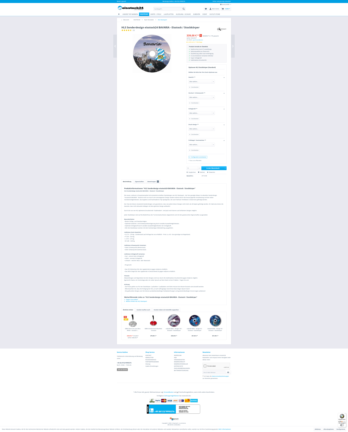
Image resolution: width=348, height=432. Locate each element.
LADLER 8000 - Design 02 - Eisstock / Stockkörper (195, 329)
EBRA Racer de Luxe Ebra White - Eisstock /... (132, 329)
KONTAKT (148, 355)
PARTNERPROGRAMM (152, 362)
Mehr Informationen (224, 429)
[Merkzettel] (206, 9)
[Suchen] (184, 9)
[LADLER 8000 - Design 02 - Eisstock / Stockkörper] (195, 320)
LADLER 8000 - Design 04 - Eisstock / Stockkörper (215, 329)
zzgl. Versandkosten (198, 40)
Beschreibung (127, 181)
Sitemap (147, 364)
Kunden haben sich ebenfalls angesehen (166, 310)
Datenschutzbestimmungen (220, 376)
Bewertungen (152, 181)
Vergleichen (192, 172)
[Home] (119, 14)
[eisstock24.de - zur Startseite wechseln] (131, 8)
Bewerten (212, 172)
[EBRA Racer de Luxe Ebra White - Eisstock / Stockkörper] (133, 320)
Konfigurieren (340, 429)
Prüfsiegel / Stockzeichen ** (197, 140)
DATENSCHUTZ (178, 366)
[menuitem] (170, 9)
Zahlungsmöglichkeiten (171, 396)
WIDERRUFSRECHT (179, 362)
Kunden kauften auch (143, 310)
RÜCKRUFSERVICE (150, 360)
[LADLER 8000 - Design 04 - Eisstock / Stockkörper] (215, 320)
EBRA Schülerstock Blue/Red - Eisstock (153, 329)
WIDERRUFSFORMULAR (181, 364)
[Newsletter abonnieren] (228, 372)
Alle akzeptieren (329, 429)
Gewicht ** (191, 77)
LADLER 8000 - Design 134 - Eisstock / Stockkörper (174, 329)
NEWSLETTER (149, 357)
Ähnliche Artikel (128, 310)
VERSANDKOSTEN (179, 360)
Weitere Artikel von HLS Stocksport (136, 301)
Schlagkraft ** (192, 109)
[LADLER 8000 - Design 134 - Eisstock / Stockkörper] (174, 320)
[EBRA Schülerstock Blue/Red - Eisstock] (153, 320)
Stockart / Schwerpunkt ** (196, 93)
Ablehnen (318, 429)
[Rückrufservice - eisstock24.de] (131, 369)
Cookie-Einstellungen (151, 366)
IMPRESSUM (177, 355)
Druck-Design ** (193, 124)
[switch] (342, 425)
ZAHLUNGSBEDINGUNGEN (182, 368)
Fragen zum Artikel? (132, 299)
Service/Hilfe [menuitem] (225, 4)
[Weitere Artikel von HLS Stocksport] (222, 29)
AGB (175, 357)
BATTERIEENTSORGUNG (181, 370)
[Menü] (345, 414)
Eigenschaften (139, 181)
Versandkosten (169, 392)
